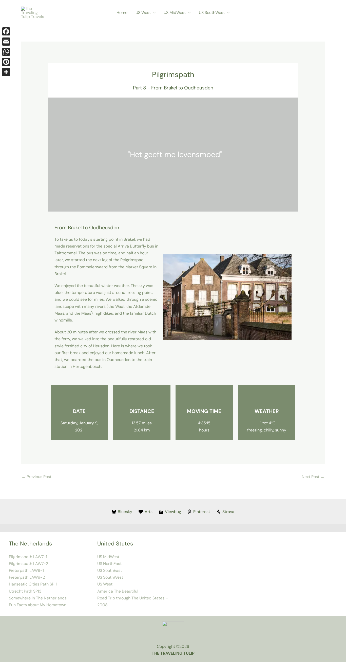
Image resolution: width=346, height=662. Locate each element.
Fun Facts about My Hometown (37, 605)
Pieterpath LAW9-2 (27, 577)
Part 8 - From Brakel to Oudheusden (173, 88)
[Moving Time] (204, 397)
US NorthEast (109, 563)
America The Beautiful (117, 591)
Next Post (313, 476)
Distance (141, 411)
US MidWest (175, 12)
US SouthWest (212, 12)
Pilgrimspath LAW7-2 (28, 563)
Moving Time (204, 411)
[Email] (6, 41)
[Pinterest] (6, 62)
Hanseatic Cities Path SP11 (33, 584)
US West (143, 12)
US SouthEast (109, 570)
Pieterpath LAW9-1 (26, 570)
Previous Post (36, 476)
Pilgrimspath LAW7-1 (28, 556)
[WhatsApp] (6, 52)
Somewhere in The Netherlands (38, 598)
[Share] (6, 72)
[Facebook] (6, 31)
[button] (153, 13)
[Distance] (142, 397)
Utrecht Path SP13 (25, 591)
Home (122, 12)
